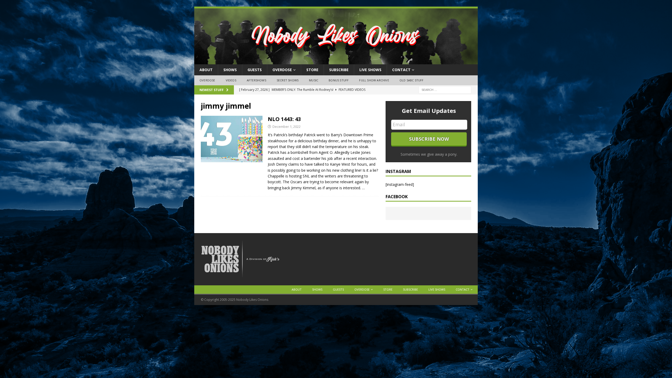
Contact (401, 69)
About (206, 69)
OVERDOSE (282, 69)
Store (312, 69)
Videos (231, 80)
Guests (255, 69)
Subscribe (339, 69)
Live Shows (370, 69)
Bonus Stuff (339, 80)
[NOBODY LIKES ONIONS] (336, 61)
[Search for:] (445, 89)
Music (313, 80)
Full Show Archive (374, 80)
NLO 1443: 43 (284, 119)
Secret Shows (287, 80)
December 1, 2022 (286, 126)
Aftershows (256, 80)
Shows (230, 69)
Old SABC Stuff (412, 80)
